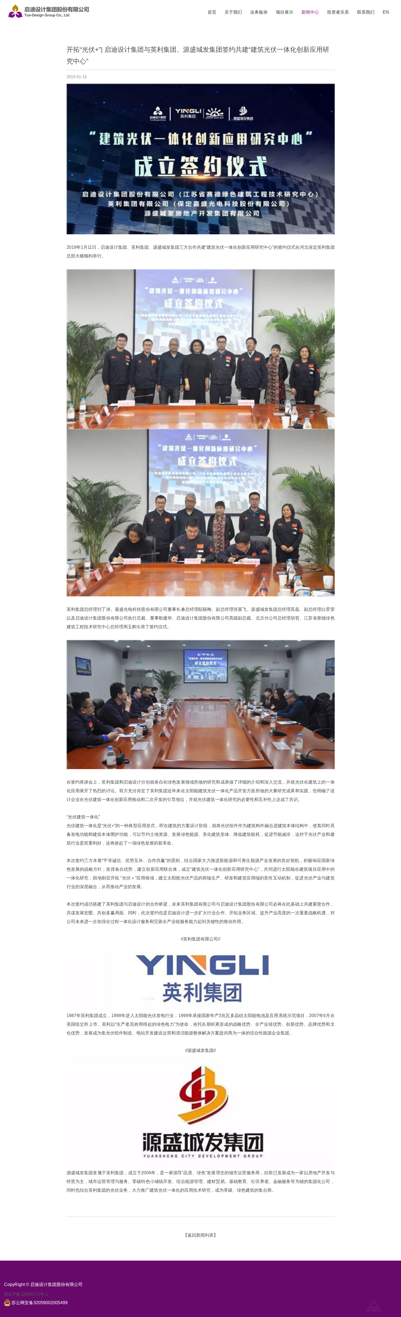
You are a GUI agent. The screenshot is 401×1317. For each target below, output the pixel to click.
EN (386, 12)
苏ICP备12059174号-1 (26, 1294)
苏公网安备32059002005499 (39, 1302)
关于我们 (233, 12)
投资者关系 (338, 12)
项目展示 (284, 12)
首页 (212, 12)
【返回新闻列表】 (200, 1235)
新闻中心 (310, 12)
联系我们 (366, 12)
